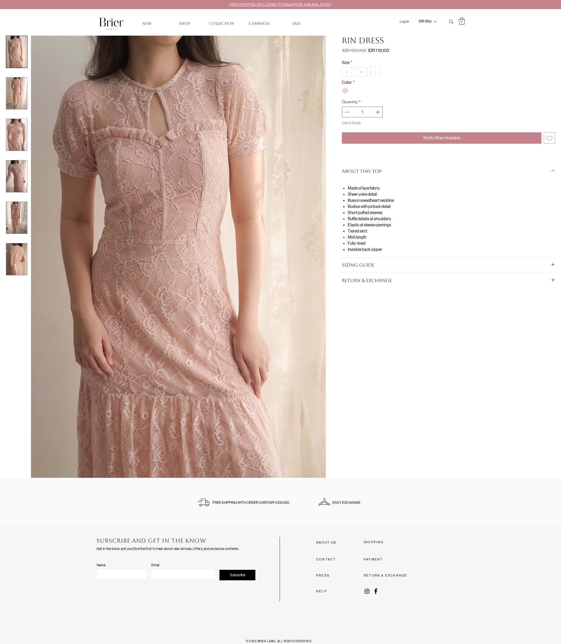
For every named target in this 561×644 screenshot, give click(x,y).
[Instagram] (367, 591)
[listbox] (427, 21)
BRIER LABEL (267, 641)
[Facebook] (376, 591)
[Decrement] (346, 112)
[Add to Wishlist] (549, 138)
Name (101, 565)
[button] (427, 21)
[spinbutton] (362, 112)
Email (155, 565)
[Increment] (378, 112)
